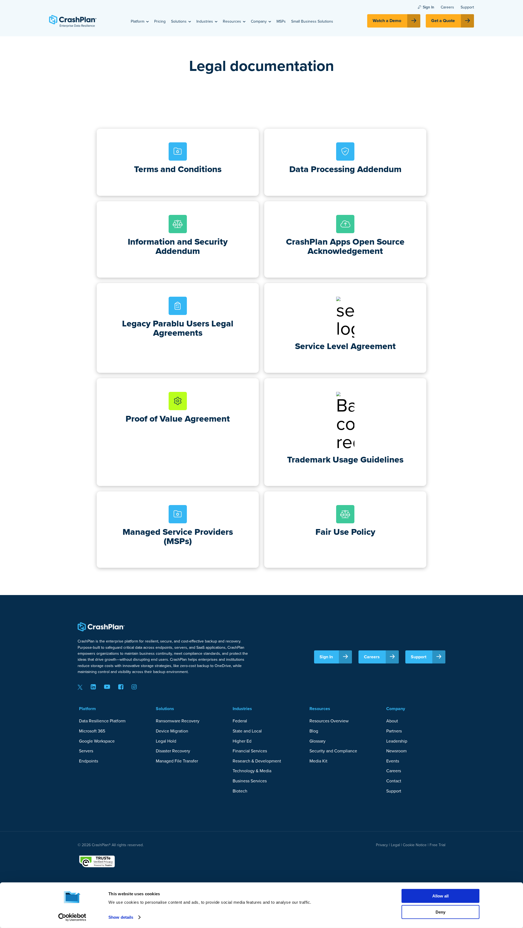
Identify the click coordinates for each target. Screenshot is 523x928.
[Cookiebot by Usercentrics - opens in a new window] (72, 917)
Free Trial (437, 845)
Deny (440, 911)
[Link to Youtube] (107, 687)
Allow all (440, 896)
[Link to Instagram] (134, 687)
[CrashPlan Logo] (72, 21)
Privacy (382, 845)
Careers (447, 7)
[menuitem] (140, 21)
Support (467, 7)
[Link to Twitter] (80, 687)
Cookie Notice (415, 845)
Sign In (428, 7)
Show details (120, 917)
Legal (395, 845)
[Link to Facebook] (120, 687)
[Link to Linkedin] (93, 687)
